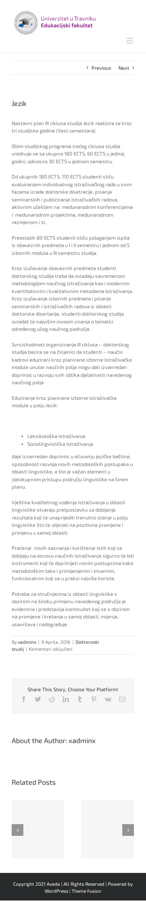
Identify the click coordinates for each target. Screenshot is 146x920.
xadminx (27, 642)
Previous (101, 68)
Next (123, 68)
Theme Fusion (86, 891)
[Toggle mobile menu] (130, 41)
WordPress (56, 891)
